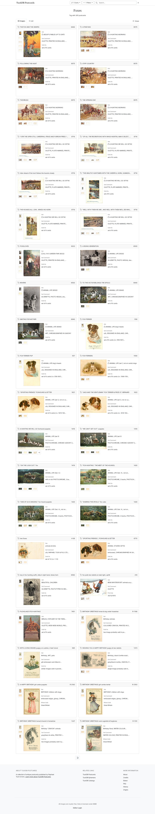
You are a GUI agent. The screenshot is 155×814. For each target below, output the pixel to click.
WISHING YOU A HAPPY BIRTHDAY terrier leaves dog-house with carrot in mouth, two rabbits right (116, 757)
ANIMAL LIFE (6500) (117, 254)
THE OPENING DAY (89, 100)
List (32, 21)
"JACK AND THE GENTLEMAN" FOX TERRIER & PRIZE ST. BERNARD (105, 392)
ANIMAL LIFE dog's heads (115, 327)
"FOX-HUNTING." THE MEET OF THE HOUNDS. (98, 465)
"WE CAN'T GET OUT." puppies (93, 429)
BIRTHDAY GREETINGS (28, 794)
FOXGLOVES (24, 246)
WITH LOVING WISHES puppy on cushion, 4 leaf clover (39, 648)
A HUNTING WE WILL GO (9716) (58, 144)
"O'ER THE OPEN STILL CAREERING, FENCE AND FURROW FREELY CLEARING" (47, 136)
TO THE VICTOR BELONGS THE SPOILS (96, 283)
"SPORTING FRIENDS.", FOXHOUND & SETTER (98, 538)
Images (22, 21)
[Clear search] (135, 2)
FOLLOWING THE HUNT (28, 63)
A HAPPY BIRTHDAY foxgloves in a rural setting (36, 757)
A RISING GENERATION (90, 246)
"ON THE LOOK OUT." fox (29, 465)
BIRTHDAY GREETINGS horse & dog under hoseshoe (100, 611)
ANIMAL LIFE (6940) (117, 290)
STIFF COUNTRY (88, 63)
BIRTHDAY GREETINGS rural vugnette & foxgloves (99, 721)
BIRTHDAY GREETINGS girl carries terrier (96, 684)
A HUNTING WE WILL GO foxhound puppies (35, 429)
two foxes (23, 538)
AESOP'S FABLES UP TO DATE (54, 34)
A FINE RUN (86, 27)
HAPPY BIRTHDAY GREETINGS (93, 794)
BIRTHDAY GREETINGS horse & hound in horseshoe (37, 721)
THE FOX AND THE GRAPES (29, 27)
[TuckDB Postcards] (25, 2)
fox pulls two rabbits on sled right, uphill (96, 575)
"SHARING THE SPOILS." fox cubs (94, 502)
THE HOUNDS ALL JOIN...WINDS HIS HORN (35, 210)
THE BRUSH (24, 100)
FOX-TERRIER (87, 319)
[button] (76, 3)
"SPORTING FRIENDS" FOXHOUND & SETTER (36, 392)
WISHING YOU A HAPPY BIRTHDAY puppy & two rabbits (101, 648)
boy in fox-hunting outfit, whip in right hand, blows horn (39, 575)
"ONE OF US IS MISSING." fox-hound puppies (36, 502)
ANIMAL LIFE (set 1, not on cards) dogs (123, 363)
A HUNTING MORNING (117, 34)
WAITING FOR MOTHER (28, 319)
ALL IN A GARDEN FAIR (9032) (53, 254)
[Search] (96, 2)
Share (137, 21)
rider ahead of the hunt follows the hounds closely (37, 173)
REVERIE (23, 283)
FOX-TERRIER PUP (26, 356)
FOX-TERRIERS (87, 356)
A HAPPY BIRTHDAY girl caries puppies (33, 684)
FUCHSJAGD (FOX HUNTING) (30, 611)
